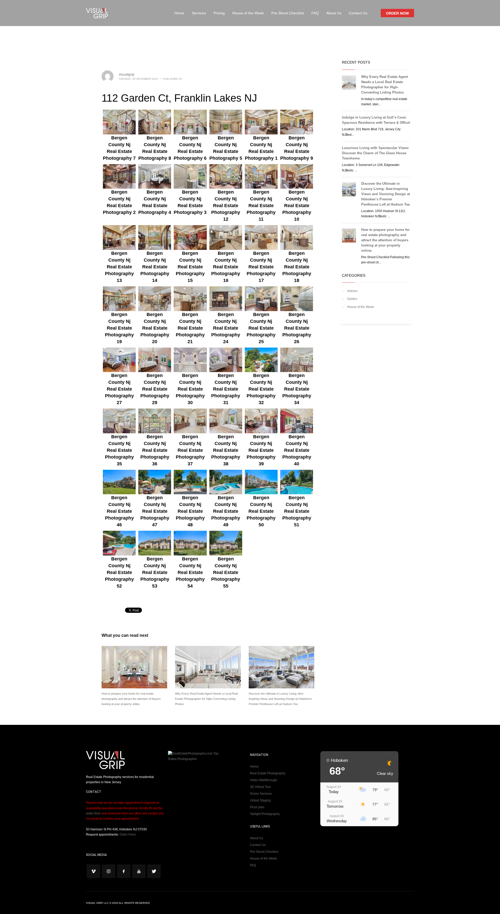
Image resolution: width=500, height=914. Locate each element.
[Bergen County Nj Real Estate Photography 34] (296, 360)
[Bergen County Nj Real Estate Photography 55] (225, 543)
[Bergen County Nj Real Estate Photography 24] (225, 298)
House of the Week (360, 307)
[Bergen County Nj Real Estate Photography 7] (119, 122)
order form (93, 813)
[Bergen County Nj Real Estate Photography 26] (296, 298)
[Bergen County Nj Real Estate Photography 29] (154, 360)
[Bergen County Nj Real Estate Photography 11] (261, 176)
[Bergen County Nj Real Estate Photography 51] (296, 482)
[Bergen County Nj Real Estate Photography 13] (119, 237)
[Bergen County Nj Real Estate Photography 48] (190, 482)
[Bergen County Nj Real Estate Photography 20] (154, 298)
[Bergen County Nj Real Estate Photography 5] (225, 122)
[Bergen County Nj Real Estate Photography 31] (225, 360)
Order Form (128, 834)
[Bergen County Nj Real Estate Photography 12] (225, 176)
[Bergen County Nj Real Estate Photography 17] (261, 237)
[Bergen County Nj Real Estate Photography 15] (190, 237)
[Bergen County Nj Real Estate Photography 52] (119, 543)
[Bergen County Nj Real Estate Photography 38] (225, 421)
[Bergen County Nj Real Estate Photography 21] (190, 298)
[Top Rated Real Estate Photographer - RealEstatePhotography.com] (195, 756)
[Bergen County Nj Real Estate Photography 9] (296, 122)
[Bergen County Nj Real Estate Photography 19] (119, 298)
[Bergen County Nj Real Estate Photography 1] (261, 122)
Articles (352, 291)
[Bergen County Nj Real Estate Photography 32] (261, 360)
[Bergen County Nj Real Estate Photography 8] (154, 122)
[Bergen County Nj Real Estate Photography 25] (261, 298)
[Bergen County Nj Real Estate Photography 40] (296, 421)
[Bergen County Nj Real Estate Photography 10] (296, 176)
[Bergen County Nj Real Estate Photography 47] (154, 482)
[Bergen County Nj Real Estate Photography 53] (154, 543)
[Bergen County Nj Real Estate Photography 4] (154, 176)
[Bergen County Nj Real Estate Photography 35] (119, 421)
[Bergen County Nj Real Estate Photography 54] (190, 543)
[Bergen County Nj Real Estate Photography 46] (119, 482)
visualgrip (126, 74)
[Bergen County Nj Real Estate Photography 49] (225, 482)
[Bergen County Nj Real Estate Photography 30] (190, 360)
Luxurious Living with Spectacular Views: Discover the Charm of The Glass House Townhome (375, 153)
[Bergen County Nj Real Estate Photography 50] (261, 482)
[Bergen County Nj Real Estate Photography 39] (261, 421)
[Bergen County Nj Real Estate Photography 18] (296, 237)
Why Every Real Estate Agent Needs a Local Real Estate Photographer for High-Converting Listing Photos (206, 699)
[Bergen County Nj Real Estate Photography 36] (154, 421)
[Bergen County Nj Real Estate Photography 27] (119, 360)
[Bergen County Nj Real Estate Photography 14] (154, 237)
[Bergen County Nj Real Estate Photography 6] (190, 122)
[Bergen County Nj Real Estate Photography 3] (190, 176)
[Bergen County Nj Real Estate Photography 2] (119, 176)
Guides (352, 299)
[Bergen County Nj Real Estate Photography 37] (190, 421)
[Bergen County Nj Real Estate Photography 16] (225, 237)
